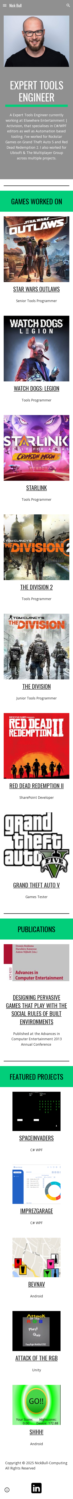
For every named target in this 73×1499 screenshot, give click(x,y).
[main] (36, 93)
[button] (4, 5)
